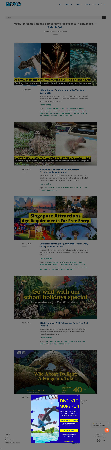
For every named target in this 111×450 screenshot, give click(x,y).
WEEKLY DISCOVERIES (69, 420)
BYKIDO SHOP (69, 430)
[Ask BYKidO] (106, 430)
